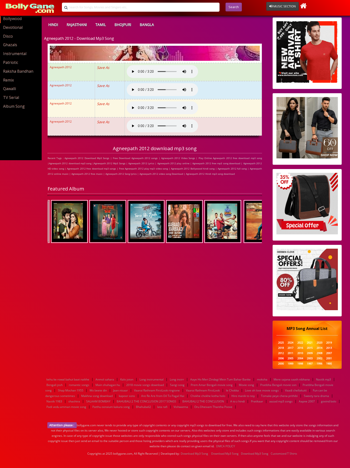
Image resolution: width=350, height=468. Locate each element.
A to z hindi (237, 401)
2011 (290, 353)
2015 (310, 348)
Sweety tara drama (316, 396)
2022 (300, 343)
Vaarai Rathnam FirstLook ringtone (157, 390)
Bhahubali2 (143, 407)
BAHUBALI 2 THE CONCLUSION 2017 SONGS (146, 401)
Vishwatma (181, 407)
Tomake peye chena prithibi (279, 396)
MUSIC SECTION (284, 6)
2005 (290, 358)
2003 (310, 358)
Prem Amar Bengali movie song (212, 385)
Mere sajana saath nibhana (292, 379)
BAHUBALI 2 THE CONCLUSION (203, 401)
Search (234, 7)
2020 (319, 343)
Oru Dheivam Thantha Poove (213, 407)
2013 (329, 348)
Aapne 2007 (307, 401)
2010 (300, 353)
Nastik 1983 (54, 401)
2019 (329, 343)
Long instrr (177, 379)
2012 (281, 353)
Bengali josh (54, 385)
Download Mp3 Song (194, 454)
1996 (319, 363)
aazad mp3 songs (281, 401)
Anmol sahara (104, 379)
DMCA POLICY (225, 446)
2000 (281, 363)
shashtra (74, 401)
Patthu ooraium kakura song (111, 407)
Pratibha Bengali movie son (278, 385)
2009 (310, 353)
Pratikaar (257, 401)
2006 (281, 358)
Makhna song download (97, 396)
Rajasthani (77, 24)
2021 (310, 343)
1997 (310, 363)
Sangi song (177, 385)
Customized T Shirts (284, 454)
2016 (300, 348)
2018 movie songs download (145, 385)
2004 (300, 358)
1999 (290, 363)
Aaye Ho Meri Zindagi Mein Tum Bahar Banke (220, 379)
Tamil (100, 24)
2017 (290, 348)
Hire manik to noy (243, 396)
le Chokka (232, 390)
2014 (319, 348)
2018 (281, 348)
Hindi (53, 24)
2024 (290, 343)
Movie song (246, 385)
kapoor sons (127, 396)
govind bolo (328, 401)
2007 (329, 353)
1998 (300, 363)
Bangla (147, 24)
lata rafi (162, 407)
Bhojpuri (123, 24)
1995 (329, 363)
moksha (262, 379)
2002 (319, 358)
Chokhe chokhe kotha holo (207, 396)
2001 (329, 358)
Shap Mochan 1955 (70, 390)
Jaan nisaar (120, 390)
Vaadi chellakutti (296, 390)
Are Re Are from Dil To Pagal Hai (162, 396)
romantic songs (79, 385)
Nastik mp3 (323, 379)
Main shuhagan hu (107, 385)
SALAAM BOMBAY (98, 401)
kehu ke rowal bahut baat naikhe (67, 379)
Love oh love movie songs (262, 390)
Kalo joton (126, 379)
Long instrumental (152, 379)
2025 (281, 343)
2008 (319, 353)
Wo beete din (98, 390)
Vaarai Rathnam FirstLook (203, 390)
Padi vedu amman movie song (66, 407)
